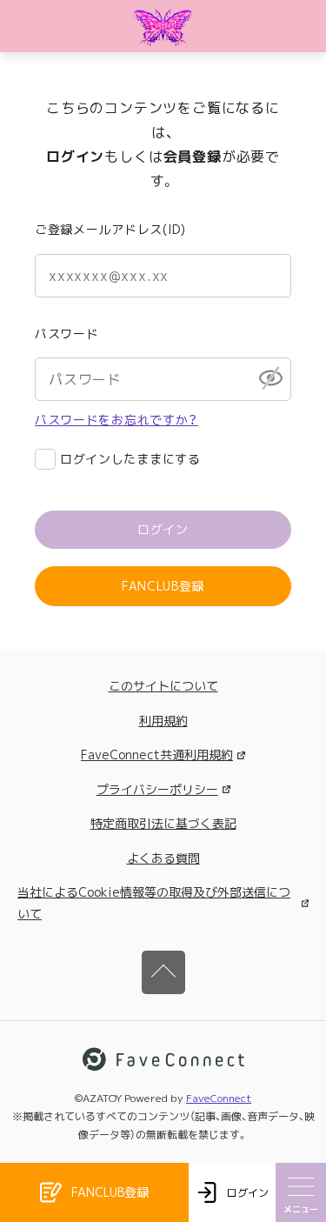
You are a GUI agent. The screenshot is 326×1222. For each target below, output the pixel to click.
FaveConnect (218, 1098)
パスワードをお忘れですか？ (116, 419)
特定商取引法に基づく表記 (163, 823)
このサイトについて (163, 686)
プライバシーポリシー (157, 789)
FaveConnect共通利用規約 (157, 754)
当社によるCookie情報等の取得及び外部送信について (153, 903)
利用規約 (163, 720)
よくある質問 (163, 858)
